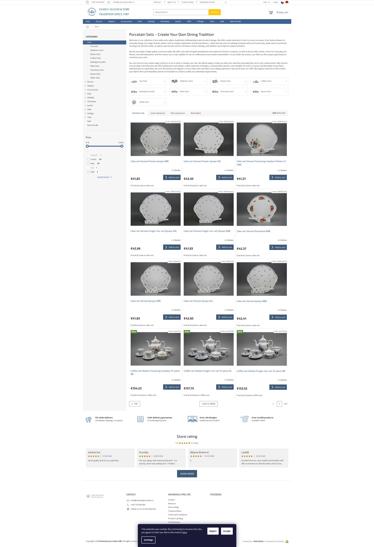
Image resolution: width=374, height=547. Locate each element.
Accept (227, 531)
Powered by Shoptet (274, 541)
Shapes (90, 85)
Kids (89, 93)
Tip (94, 167)
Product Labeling (175, 518)
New (95, 163)
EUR (265, 2)
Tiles (89, 117)
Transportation (207, 2)
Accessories (92, 89)
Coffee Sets (95, 58)
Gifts (89, 109)
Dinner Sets (95, 54)
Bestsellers (196, 113)
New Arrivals (92, 125)
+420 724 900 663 (138, 504)
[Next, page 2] (279, 403)
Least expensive (157, 113)
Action (96, 159)
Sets (89, 42)
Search (214, 12)
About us (171, 2)
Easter (90, 105)
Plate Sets (94, 66)
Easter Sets (95, 74)
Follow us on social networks (143, 509)
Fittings (90, 113)
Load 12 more (208, 403)
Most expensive (178, 113)
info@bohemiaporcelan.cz (142, 500)
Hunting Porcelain (98, 62)
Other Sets (95, 77)
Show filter (103, 177)
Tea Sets (94, 46)
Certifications (174, 522)
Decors (90, 81)
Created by (247, 541)
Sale (89, 121)
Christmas (91, 101)
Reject (213, 531)
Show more (187, 473)
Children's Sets (96, 50)
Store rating (187, 2)
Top (136, 403)
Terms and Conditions (177, 514)
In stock (96, 155)
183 (285, 403)
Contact (157, 2)
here (184, 532)
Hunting (90, 97)
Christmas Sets (97, 70)
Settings (148, 540)
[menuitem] (88, 21)
